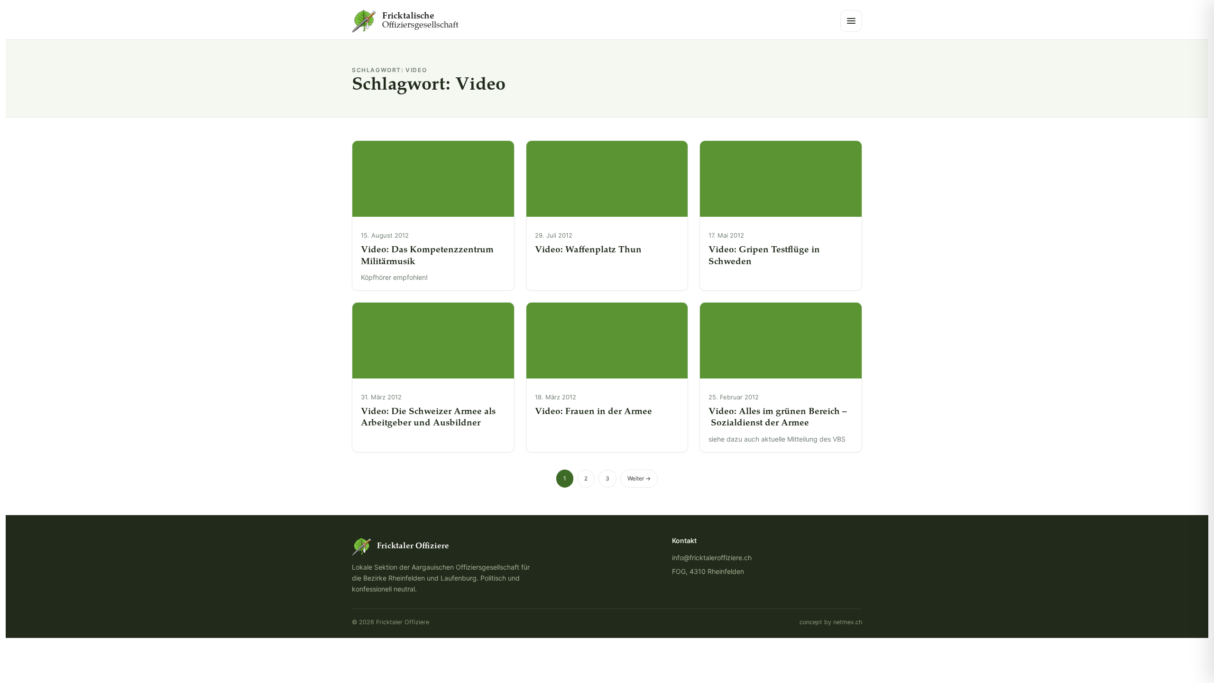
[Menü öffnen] (851, 21)
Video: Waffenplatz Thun (588, 250)
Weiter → (639, 478)
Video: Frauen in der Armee (593, 411)
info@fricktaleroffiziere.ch (712, 558)
